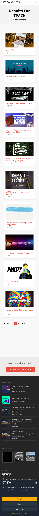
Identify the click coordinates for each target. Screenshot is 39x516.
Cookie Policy (15, 513)
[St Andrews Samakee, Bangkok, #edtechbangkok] (19, 456)
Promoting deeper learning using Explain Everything (18, 131)
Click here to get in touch (20, 370)
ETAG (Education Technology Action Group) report (18, 223)
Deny (19, 504)
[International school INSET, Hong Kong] (31, 456)
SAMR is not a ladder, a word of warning (17, 193)
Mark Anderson (17, 479)
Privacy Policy (23, 513)
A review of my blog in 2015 (16, 77)
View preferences (19, 509)
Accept (19, 499)
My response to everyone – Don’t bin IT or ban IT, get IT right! (19, 160)
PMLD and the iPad (12, 281)
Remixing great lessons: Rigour (17, 253)
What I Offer (10, 50)
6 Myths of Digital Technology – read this (19, 311)
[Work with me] (7, 457)
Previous (6, 323)
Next (23, 323)
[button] (36, 483)
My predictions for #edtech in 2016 (18, 103)
